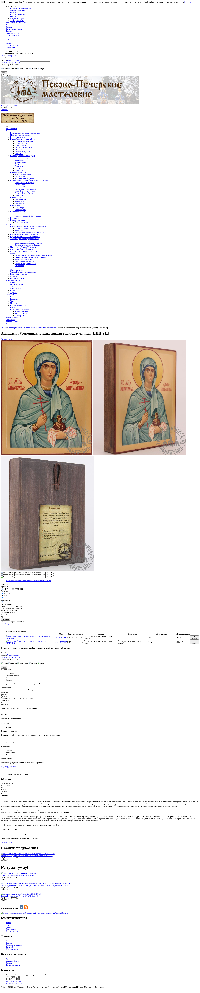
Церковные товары (13, 280)
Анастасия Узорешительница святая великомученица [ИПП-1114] (27, 856)
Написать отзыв (7, 339)
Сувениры (10, 295)
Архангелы (19, 201)
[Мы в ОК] (26, 908)
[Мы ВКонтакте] (22, 908)
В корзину (5, 619)
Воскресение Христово (24, 141)
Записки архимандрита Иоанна (27, 245)
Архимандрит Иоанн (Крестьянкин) (24, 239)
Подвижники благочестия (25, 262)
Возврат (13, 12)
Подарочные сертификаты (20, 8)
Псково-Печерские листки (25, 264)
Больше (19, 154)
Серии (12, 253)
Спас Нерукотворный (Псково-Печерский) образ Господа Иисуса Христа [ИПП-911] (34, 886)
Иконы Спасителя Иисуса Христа (23, 139)
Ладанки (13, 293)
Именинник (19, 266)
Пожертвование (12, 322)
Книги (8, 224)
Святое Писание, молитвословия (23, 272)
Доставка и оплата (17, 10)
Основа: (4, 595)
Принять (187, 2)
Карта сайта (10, 947)
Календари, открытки (18, 274)
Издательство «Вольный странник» (24, 235)
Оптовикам (10, 320)
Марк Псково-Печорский (25, 191)
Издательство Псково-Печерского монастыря (28, 226)
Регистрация (11, 56)
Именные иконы (16, 206)
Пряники (13, 297)
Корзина (4, 110)
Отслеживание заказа (9, 53)
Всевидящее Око (21, 143)
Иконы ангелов (16, 197)
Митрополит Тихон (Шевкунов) (23, 247)
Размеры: (4, 591)
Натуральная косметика (19, 309)
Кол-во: (4, 615)
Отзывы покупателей (14, 945)
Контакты (14, 17)
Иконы (8, 131)
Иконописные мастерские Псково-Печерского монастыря (28, 581)
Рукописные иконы (17, 137)
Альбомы (14, 276)
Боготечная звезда (22, 158)
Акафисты (19, 230)
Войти (3, 56)
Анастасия (52, 328)
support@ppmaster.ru (9, 767)
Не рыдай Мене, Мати (23, 147)
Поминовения (11, 129)
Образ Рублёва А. (22, 176)
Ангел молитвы (21, 203)
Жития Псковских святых (25, 228)
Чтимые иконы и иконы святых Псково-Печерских (30, 181)
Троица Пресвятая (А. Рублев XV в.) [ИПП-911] (20, 896)
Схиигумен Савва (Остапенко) (22, 249)
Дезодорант (19, 316)
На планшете (15, 218)
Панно (12, 307)
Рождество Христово (23, 152)
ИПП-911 (7, 589)
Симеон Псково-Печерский (26, 193)
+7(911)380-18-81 (17, 21)
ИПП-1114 (19, 589)
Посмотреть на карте (14, 983)
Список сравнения (13, 45)
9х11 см (7, 593)
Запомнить (7, 75)
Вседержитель (20, 145)
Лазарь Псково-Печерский (25, 189)
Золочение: (5, 600)
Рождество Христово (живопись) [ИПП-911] (18, 875)
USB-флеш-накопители (19, 305)
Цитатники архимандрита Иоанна (28, 243)
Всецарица (19, 164)
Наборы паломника (18, 220)
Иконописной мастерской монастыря (25, 133)
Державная (19, 166)
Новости (9, 324)
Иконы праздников (17, 212)
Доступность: (6, 613)
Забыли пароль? (13, 60)
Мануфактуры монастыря (20, 135)
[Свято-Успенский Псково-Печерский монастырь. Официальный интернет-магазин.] (70, 103)
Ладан (12, 286)
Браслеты (14, 299)
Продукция (12, 328)
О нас (8, 941)
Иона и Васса (20, 185)
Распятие (18, 149)
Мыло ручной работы (23, 311)
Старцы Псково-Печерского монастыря (30, 257)
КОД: (3, 610)
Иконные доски (12, 318)
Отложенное (11, 47)
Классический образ (23, 174)
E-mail (3, 58)
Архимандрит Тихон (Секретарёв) (23, 251)
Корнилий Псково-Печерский (26, 187)
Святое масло (15, 289)
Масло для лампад (17, 284)
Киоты (13, 291)
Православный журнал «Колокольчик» (30, 232)
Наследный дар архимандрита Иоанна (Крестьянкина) (36, 255)
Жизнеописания (16, 270)
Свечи (12, 282)
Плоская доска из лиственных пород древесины (23, 598)
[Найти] (23, 112)
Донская (18, 168)
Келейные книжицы (23, 241)
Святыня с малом (21, 222)
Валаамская (19, 160)
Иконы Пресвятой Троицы (20, 172)
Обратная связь (12, 949)
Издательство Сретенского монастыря (25, 237)
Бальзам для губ (21, 313)
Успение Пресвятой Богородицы (28, 216)
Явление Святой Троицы (25, 179)
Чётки (12, 301)
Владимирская (20, 162)
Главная (4, 328)
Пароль (4, 60)
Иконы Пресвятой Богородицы (22, 156)
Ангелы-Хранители (22, 199)
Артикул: (4, 587)
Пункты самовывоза (18, 14)
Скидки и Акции (17, 19)
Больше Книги (17, 278)
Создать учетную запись (10, 63)
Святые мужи (20, 208)
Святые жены (20, 210)
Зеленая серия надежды (24, 259)
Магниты (14, 303)
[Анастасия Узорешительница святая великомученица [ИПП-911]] (47, 455)
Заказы (8, 43)
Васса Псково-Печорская (24, 183)
